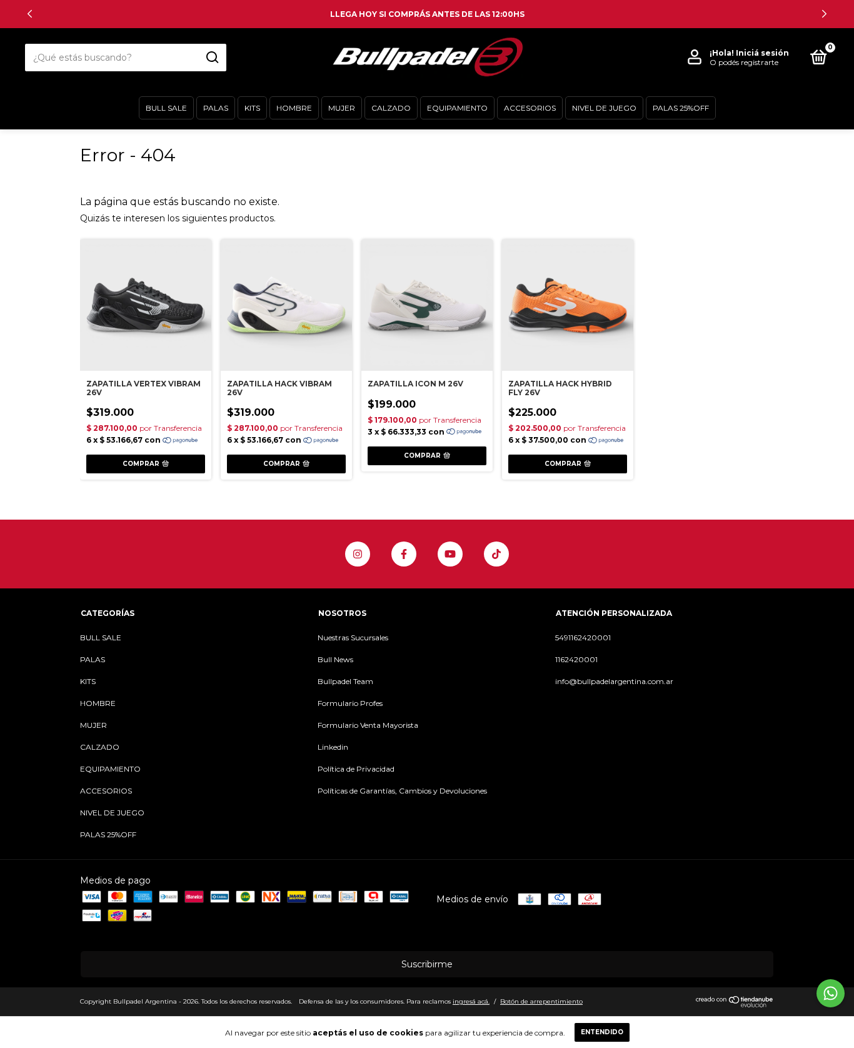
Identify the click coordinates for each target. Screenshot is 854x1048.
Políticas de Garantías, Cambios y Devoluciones (402, 790)
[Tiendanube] (735, 1004)
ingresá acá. (471, 1001)
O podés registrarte (744, 62)
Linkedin (333, 747)
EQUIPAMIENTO (457, 108)
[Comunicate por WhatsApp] (830, 993)
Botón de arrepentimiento (541, 1001)
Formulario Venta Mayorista (368, 725)
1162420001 (576, 659)
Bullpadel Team (345, 681)
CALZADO (391, 108)
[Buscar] (211, 57)
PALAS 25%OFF (681, 108)
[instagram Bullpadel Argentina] (357, 554)
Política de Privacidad (356, 768)
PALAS (215, 108)
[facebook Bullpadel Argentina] (403, 554)
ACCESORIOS (530, 108)
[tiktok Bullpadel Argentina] (496, 554)
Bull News (335, 659)
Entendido (602, 1032)
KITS (252, 108)
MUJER (341, 108)
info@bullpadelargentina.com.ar (614, 681)
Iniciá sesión (762, 53)
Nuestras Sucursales (353, 637)
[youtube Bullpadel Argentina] (450, 554)
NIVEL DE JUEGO (604, 108)
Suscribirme (427, 964)
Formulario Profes (350, 703)
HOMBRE (294, 108)
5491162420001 (583, 637)
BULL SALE (166, 108)
